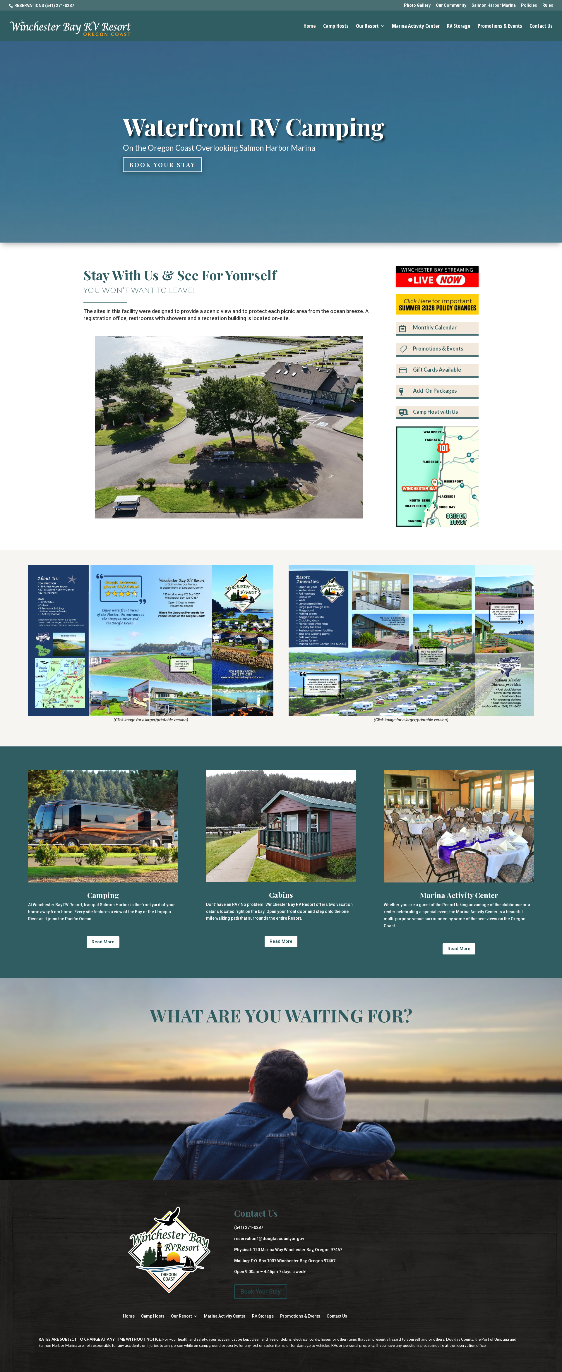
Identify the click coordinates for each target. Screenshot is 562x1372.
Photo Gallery (417, 5)
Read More (103, 942)
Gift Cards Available (437, 369)
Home (310, 26)
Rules (547, 5)
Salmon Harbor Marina (494, 5)
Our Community (451, 5)
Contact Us (541, 26)
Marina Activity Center (416, 26)
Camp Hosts (336, 26)
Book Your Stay (162, 165)
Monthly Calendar (435, 327)
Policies (529, 5)
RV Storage (458, 26)
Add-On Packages (435, 390)
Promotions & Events (500, 26)
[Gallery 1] (229, 517)
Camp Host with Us (435, 411)
